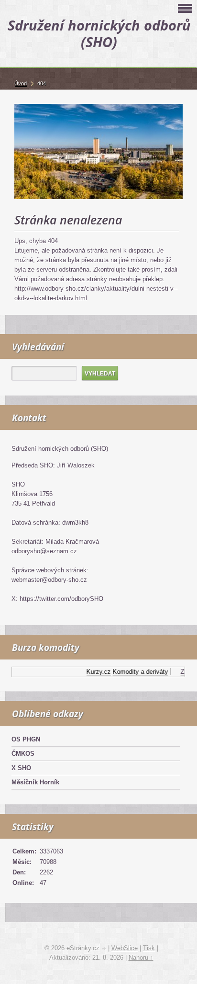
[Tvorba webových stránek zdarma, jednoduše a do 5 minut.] (104, 949)
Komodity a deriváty (137, 671)
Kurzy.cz (96, 671)
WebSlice (124, 948)
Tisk (149, 948)
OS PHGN (25, 739)
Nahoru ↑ (141, 957)
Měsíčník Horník (35, 782)
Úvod (20, 83)
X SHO (21, 767)
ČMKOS (22, 753)
